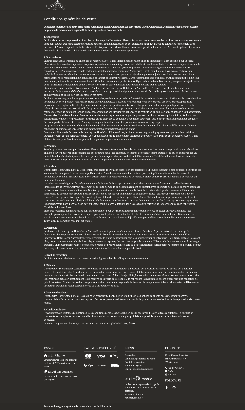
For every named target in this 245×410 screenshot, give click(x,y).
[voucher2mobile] (139, 378)
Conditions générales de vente (140, 358)
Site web (172, 374)
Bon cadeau (130, 355)
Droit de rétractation (135, 362)
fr (189, 5)
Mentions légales (133, 365)
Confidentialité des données (139, 369)
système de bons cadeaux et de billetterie (84, 406)
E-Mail (171, 371)
